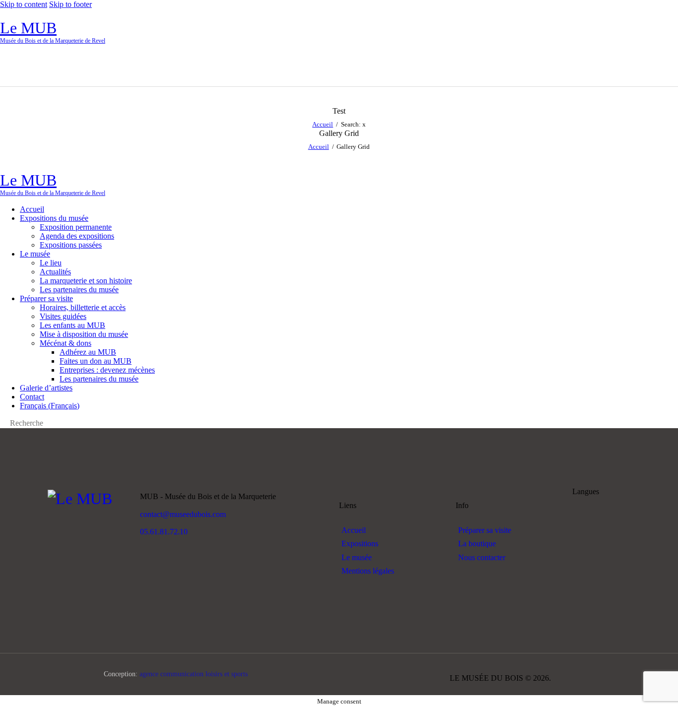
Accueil (322, 124)
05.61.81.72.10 (164, 531)
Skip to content (23, 4)
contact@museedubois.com (183, 514)
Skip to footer (70, 4)
